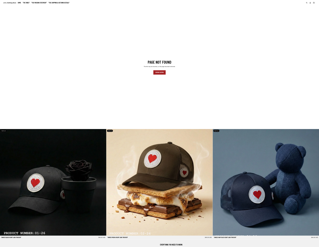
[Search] (307, 3)
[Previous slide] (2, 182)
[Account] (310, 3)
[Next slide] (103, 182)
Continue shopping (159, 72)
